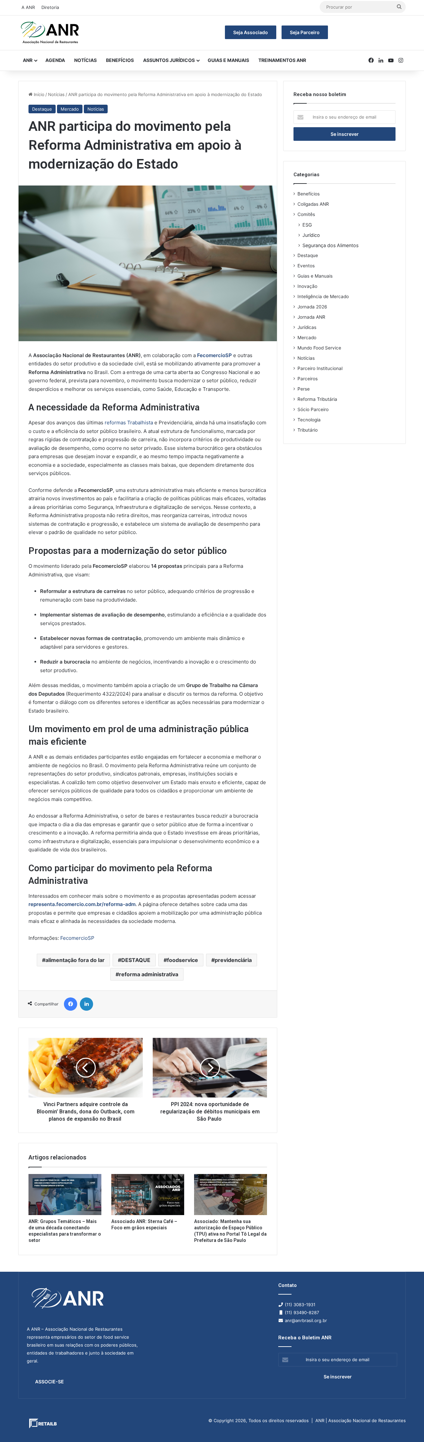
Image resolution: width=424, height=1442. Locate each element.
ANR (27, 60)
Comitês (306, 214)
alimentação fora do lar (75, 960)
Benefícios (120, 60)
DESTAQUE (135, 960)
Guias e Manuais (228, 60)
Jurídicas (306, 327)
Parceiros (307, 378)
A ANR (28, 7)
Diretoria (50, 7)
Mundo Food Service (319, 347)
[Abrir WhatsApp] (407, 1425)
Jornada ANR (311, 317)
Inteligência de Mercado (323, 296)
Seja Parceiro (305, 32)
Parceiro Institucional (320, 368)
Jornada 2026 (312, 306)
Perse (303, 389)
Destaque (42, 109)
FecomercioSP (214, 355)
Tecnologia (309, 419)
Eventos (306, 265)
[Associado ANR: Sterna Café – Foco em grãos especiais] (147, 1194)
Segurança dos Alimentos (330, 245)
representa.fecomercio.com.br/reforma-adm (81, 904)
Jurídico (311, 235)
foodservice (182, 960)
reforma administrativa (148, 974)
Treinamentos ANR (282, 60)
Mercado (70, 109)
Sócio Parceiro (313, 409)
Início (38, 94)
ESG (307, 225)
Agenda (55, 60)
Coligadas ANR (313, 204)
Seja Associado (250, 32)
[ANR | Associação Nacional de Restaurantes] (50, 32)
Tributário (307, 430)
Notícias (85, 60)
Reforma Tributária (317, 399)
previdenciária (233, 960)
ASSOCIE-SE (49, 1381)
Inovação (307, 286)
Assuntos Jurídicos (169, 60)
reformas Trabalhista (129, 422)
